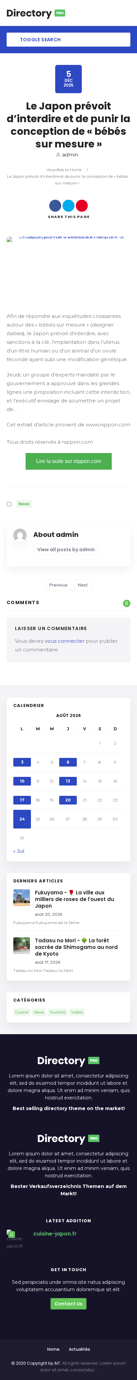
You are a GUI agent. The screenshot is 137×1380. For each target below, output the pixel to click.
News (24, 504)
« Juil (18, 851)
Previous (58, 585)
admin (70, 154)
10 (22, 781)
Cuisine (21, 1012)
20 (68, 800)
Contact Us (68, 1303)
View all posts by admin (66, 549)
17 (22, 800)
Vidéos (77, 1012)
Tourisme (58, 1012)
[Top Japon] (36, 13)
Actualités (79, 1349)
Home (75, 169)
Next (83, 585)
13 (68, 781)
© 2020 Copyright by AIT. (36, 1363)
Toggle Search (40, 39)
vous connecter (64, 641)
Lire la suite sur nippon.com (68, 461)
